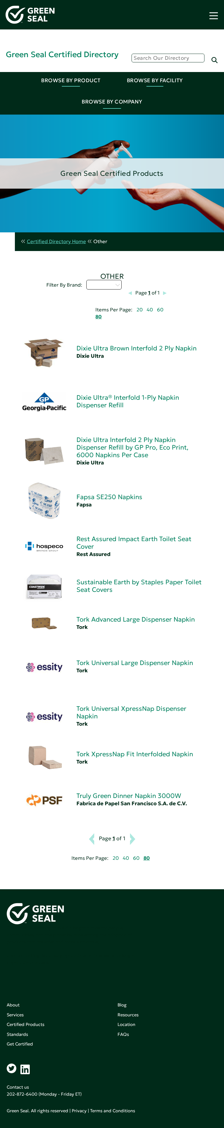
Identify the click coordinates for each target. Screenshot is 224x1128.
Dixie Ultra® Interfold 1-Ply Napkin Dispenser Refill (127, 401)
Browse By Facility (155, 80)
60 (160, 310)
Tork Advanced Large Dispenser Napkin (135, 619)
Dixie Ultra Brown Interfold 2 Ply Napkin (136, 348)
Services (15, 1015)
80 (98, 317)
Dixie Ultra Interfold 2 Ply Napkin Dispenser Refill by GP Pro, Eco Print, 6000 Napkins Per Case (132, 447)
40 (150, 310)
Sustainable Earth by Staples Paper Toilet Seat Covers (139, 586)
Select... (100, 284)
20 (139, 310)
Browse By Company (112, 101)
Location (126, 1024)
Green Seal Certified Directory (62, 54)
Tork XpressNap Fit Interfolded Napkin (134, 754)
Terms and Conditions (112, 1110)
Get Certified (20, 1044)
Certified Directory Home (56, 241)
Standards (17, 1034)
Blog (122, 1005)
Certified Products (25, 1024)
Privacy (79, 1110)
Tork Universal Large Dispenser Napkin (134, 663)
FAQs (123, 1034)
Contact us (18, 1087)
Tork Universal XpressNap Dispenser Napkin (131, 712)
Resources (128, 1015)
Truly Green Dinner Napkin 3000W (128, 796)
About (13, 1005)
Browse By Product (71, 80)
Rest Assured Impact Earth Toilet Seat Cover (133, 542)
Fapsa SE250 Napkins (109, 497)
